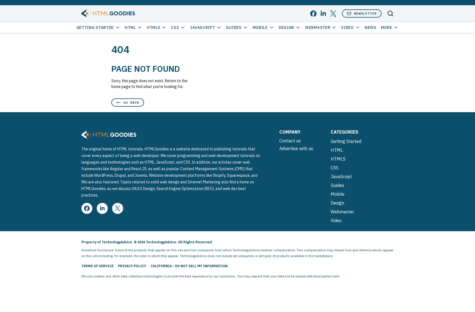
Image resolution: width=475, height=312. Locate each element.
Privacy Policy (132, 266)
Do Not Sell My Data (356, 276)
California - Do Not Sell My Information (189, 266)
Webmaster (317, 27)
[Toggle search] (390, 13)
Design (286, 27)
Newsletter (365, 13)
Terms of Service (97, 266)
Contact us (290, 141)
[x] (333, 13)
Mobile (260, 27)
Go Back (131, 102)
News (371, 27)
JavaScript (202, 27)
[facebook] (313, 13)
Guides (233, 27)
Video (347, 27)
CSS (175, 27)
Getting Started (95, 27)
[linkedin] (323, 13)
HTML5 (153, 27)
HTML (130, 27)
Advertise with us (296, 148)
